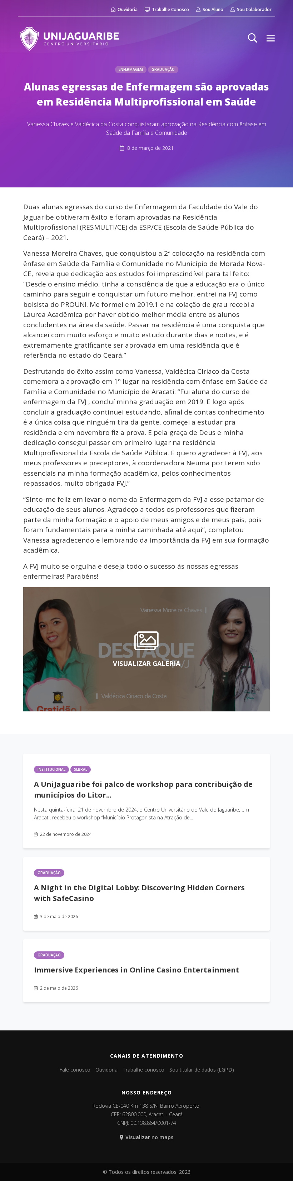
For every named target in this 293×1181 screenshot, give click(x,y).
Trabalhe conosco (143, 1069)
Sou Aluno (212, 9)
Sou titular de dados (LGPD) (201, 1069)
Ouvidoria (127, 9)
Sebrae (80, 769)
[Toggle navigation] (270, 38)
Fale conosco (74, 1069)
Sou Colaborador (254, 9)
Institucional (51, 769)
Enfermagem (131, 69)
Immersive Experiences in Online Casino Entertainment (136, 970)
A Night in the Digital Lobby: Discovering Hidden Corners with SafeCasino (139, 893)
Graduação (163, 69)
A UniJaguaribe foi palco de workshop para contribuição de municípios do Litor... (143, 789)
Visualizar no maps (149, 1137)
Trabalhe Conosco (170, 9)
